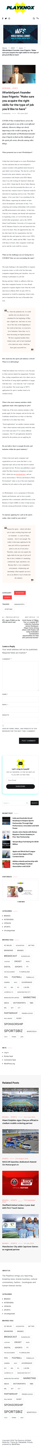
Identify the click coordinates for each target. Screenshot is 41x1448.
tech (5, 1037)
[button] (17, 901)
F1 (27, 967)
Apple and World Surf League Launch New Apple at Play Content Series (24, 853)
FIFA (6, 977)
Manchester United (11, 997)
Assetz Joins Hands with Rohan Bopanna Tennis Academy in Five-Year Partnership (25, 834)
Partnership (11, 1013)
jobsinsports (19, 604)
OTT (19, 1008)
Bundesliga (25, 956)
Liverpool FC (8, 992)
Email (5, 704)
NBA (31, 1003)
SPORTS (15, 88)
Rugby (19, 1018)
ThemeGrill (22, 1442)
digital (7, 967)
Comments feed (10, 1060)
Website (5, 715)
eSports (18, 967)
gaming (7, 982)
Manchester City (24, 992)
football (17, 977)
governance (27, 982)
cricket (18, 961)
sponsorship (13, 1024)
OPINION (7, 923)
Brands (20, 950)
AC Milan (8, 945)
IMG (12, 987)
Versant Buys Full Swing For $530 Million (26, 843)
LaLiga (26, 987)
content (7, 961)
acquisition (20, 945)
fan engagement (9, 972)
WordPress (16, 1444)
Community (6, 113)
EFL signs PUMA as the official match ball (11, 619)
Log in (6, 1052)
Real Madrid (8, 1018)
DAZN (27, 961)
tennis (14, 1037)
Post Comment (29, 741)
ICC (5, 987)
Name (5, 694)
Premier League (27, 1013)
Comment (7, 659)
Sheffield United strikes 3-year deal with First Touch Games (18, 1207)
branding (8, 950)
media (6, 1003)
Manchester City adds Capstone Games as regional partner (20, 1248)
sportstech (32, 1031)
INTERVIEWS (6, 88)
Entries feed (8, 1056)
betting (31, 945)
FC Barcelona (24, 972)
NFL (5, 1008)
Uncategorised (9, 930)
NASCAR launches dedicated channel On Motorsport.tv (19, 1163)
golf (15, 982)
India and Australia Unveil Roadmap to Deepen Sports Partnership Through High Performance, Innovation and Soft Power (26, 823)
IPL (18, 987)
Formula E (30, 977)
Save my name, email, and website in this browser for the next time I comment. (19, 730)
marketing (29, 997)
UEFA (21, 1037)
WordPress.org (9, 1064)
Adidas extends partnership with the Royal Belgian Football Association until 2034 (25, 863)
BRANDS (7, 916)
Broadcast (10, 956)
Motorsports (19, 1003)
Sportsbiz (8, 609)
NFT (12, 1008)
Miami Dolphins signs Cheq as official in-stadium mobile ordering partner (20, 1122)
